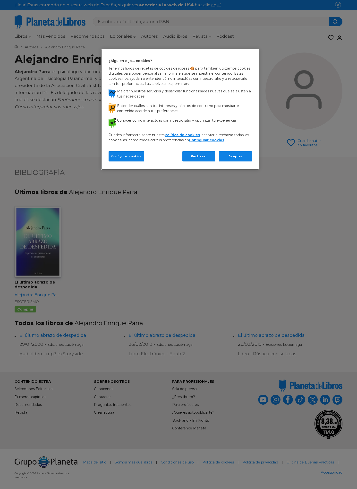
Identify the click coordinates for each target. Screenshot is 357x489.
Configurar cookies (126, 156)
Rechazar (199, 156)
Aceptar (235, 156)
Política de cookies (182, 135)
